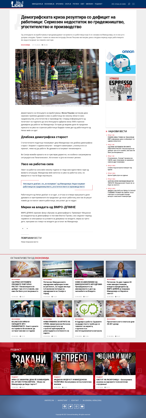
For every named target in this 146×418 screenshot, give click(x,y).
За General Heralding (92, 400)
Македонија (37, 4)
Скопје (68, 4)
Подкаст (98, 4)
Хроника (59, 4)
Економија (49, 4)
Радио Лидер (17, 4)
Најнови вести (117, 131)
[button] (6, 370)
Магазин (89, 4)
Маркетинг (63, 400)
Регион (76, 4)
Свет (82, 4)
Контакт (75, 400)
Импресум (49, 400)
